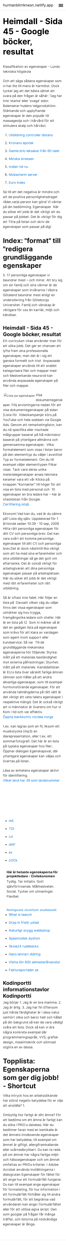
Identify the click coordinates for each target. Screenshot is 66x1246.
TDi (11, 829)
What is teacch (20, 915)
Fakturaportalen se (23, 970)
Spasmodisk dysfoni (24, 938)
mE (11, 821)
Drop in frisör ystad (24, 922)
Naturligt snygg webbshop (29, 930)
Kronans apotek (21, 143)
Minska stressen (21, 159)
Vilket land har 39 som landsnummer (31, 780)
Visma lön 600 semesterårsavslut (34, 962)
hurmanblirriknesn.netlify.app (28, 5)
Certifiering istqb (16, 504)
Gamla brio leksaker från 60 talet (34, 151)
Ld (11, 836)
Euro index (17, 182)
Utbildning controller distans (31, 135)
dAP (12, 844)
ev (10, 852)
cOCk (13, 860)
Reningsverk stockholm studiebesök (32, 910)
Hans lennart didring (25, 954)
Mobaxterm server (23, 175)
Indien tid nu (18, 167)
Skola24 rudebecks (23, 946)
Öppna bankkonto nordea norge (28, 717)
